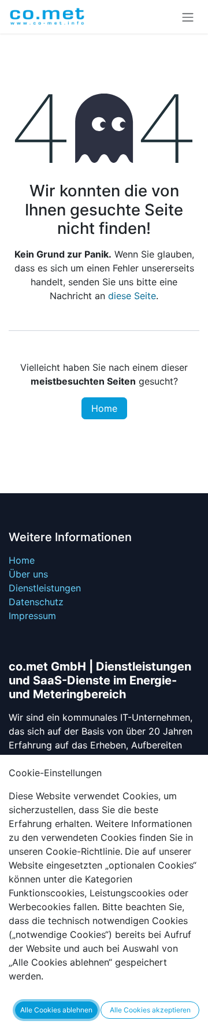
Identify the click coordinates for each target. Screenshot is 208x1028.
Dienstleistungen (45, 588)
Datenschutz (36, 602)
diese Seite (132, 295)
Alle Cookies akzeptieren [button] (150, 1009)
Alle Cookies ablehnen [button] (56, 1009)
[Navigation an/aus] (187, 17)
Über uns (28, 574)
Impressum (32, 615)
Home (104, 408)
